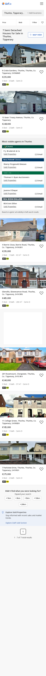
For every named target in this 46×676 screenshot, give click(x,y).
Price (4, 22)
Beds (20, 22)
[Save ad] (41, 71)
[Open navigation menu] (41, 3)
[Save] (42, 22)
